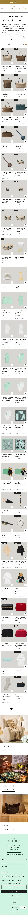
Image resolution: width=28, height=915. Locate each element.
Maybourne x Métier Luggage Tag (20, 145)
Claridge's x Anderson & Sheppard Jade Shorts (7, 312)
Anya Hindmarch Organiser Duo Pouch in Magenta (20, 645)
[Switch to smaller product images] (26, 44)
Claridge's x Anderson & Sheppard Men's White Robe (7, 341)
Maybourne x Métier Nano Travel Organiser (7, 201)
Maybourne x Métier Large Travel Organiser (7, 258)
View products (8, 750)
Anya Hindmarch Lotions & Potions (6, 644)
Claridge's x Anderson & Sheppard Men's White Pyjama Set (7, 427)
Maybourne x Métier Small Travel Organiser (7, 228)
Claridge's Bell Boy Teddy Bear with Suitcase (6, 483)
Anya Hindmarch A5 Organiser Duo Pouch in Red (20, 618)
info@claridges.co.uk (14, 852)
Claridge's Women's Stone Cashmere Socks (7, 696)
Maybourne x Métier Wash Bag (20, 118)
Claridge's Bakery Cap (7, 286)
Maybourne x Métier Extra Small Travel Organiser (20, 201)
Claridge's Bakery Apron (19, 286)
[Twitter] (15, 895)
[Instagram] (12, 895)
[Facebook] (9, 895)
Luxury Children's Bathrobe (6, 589)
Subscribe (14, 891)
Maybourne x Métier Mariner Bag (7, 93)
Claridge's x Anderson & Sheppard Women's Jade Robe (7, 369)
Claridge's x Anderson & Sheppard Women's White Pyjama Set (20, 398)
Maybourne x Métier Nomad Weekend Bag (7, 118)
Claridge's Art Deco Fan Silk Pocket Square (20, 427)
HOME (6, 16)
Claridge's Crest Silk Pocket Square (7, 455)
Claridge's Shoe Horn (20, 510)
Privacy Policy (14, 907)
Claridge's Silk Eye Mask (6, 670)
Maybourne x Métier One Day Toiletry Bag (20, 173)
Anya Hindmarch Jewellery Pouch (6, 617)
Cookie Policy (14, 909)
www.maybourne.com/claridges (14, 854)
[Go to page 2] (17, 709)
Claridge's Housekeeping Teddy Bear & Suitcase (20, 483)
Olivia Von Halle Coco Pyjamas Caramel (7, 561)
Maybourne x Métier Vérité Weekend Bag (20, 93)
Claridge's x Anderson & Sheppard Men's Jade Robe (20, 312)
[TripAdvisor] (18, 895)
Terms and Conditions (14, 883)
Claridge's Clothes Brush (6, 534)
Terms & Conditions (14, 905)
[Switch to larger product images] (23, 44)
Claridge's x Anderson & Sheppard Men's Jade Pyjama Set (7, 398)
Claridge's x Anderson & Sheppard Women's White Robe (20, 341)
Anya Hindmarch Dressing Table (19, 695)
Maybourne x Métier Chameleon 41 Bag (7, 67)
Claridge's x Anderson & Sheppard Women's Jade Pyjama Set (20, 369)
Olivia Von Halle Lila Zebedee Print (20, 534)
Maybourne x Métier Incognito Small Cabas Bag (20, 68)
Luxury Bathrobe (19, 670)
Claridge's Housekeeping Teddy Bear (20, 590)
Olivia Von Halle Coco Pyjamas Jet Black (20, 561)
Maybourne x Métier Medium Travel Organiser (20, 229)
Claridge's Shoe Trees (7, 510)
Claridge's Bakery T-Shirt (20, 257)
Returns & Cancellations (14, 911)
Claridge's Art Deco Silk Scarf (20, 455)
